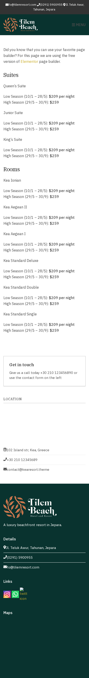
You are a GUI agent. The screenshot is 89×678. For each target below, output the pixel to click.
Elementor (29, 61)
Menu (80, 24)
